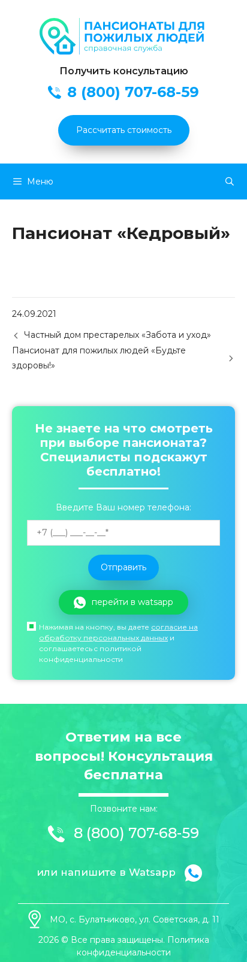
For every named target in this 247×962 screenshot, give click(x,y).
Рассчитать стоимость (123, 130)
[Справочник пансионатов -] (123, 51)
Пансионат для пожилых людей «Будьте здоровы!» (99, 358)
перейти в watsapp (132, 602)
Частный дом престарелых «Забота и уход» (117, 334)
